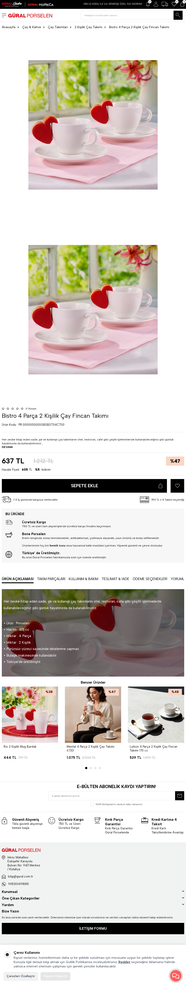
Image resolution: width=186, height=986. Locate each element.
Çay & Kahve (31, 27)
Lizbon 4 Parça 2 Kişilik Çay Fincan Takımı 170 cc (153, 748)
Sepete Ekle (84, 485)
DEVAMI (7, 447)
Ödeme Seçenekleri (150, 579)
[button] (86, 768)
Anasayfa (8, 27)
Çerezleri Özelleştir (21, 976)
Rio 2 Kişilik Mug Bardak (20, 746)
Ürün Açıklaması (18, 579)
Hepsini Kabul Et (55, 976)
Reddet (124, 962)
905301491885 (18, 884)
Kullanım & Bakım (83, 579)
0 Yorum (31, 408)
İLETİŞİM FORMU (93, 929)
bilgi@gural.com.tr (20, 876)
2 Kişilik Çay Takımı (88, 27)
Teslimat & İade (115, 579)
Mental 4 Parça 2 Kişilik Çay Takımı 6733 (90, 748)
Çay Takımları (58, 27)
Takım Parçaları (51, 579)
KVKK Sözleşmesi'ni (106, 804)
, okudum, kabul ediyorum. (119, 804)
